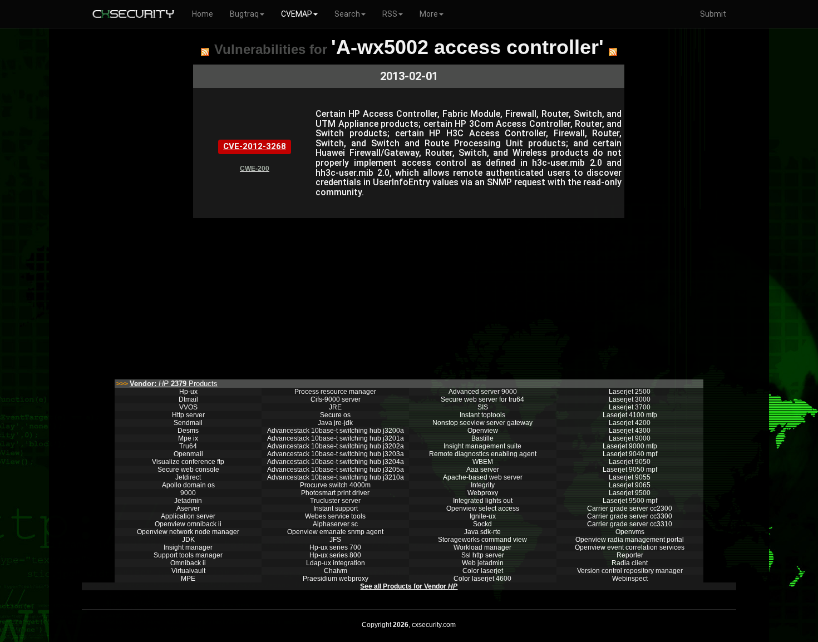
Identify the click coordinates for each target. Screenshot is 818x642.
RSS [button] (389, 13)
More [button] (429, 13)
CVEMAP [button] (296, 13)
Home (202, 13)
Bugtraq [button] (244, 13)
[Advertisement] (409, 296)
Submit (713, 13)
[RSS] (205, 52)
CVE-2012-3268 (254, 146)
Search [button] (347, 13)
